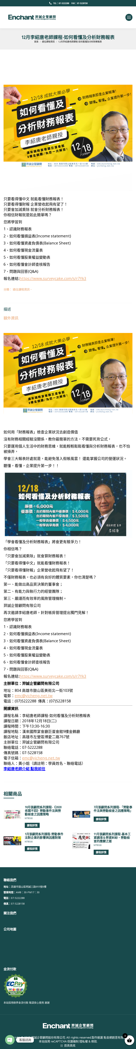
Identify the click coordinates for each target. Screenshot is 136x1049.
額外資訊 (11, 317)
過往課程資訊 (21, 289)
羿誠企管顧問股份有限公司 (48, 1037)
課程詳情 (32, 825)
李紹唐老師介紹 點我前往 (24, 768)
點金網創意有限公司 (116, 1037)
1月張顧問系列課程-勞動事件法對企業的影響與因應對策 (44, 835)
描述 (7, 309)
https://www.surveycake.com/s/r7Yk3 (52, 278)
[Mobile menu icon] (128, 17)
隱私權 (83, 1041)
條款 (94, 1041)
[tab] (68, 307)
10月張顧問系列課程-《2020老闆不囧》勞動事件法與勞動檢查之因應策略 (43, 810)
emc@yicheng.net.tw (34, 695)
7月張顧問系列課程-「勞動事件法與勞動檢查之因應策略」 (113, 809)
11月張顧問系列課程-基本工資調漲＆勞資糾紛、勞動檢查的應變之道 (112, 837)
